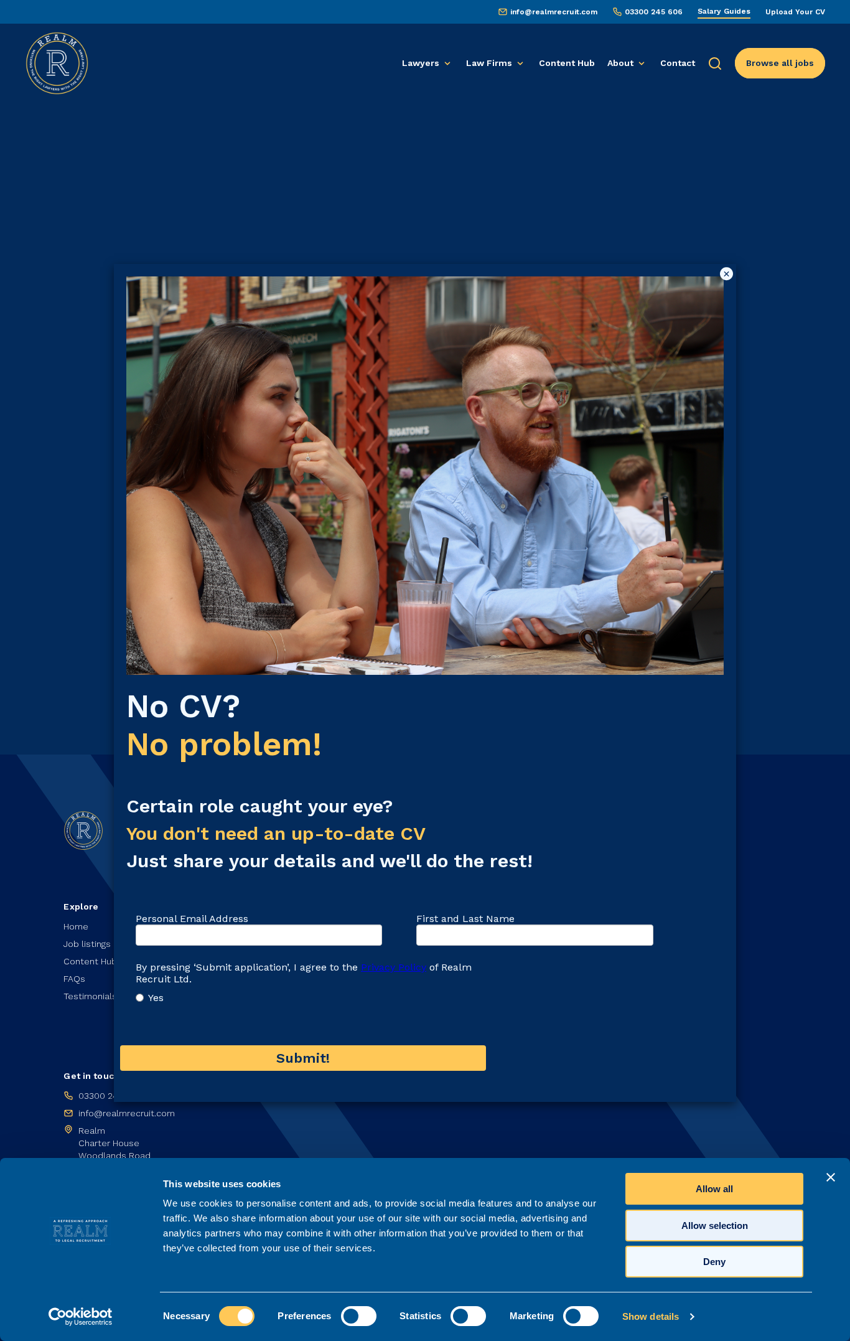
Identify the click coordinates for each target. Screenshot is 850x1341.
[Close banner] (830, 1177)
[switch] (358, 1316)
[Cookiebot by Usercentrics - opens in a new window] (80, 1316)
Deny (714, 1261)
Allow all (714, 1188)
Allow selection (714, 1225)
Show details (650, 1316)
